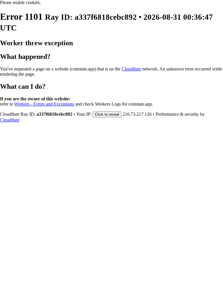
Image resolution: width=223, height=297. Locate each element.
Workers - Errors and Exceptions (44, 104)
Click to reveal (107, 114)
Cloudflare (131, 68)
